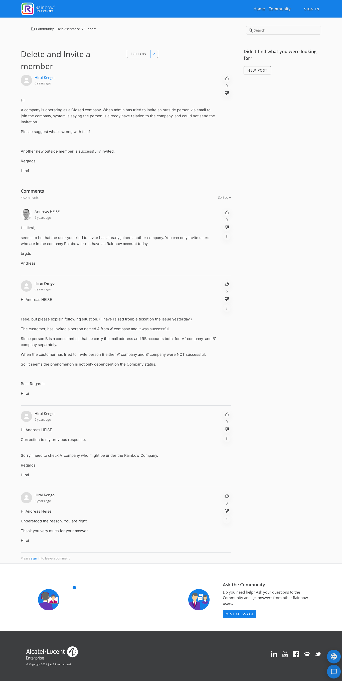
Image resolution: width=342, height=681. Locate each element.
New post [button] (257, 70)
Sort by (223, 197)
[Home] (38, 8)
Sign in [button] (311, 9)
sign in (36, 558)
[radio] (227, 77)
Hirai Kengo (45, 77)
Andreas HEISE (47, 211)
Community (279, 9)
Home (259, 9)
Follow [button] (139, 53)
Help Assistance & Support (76, 29)
